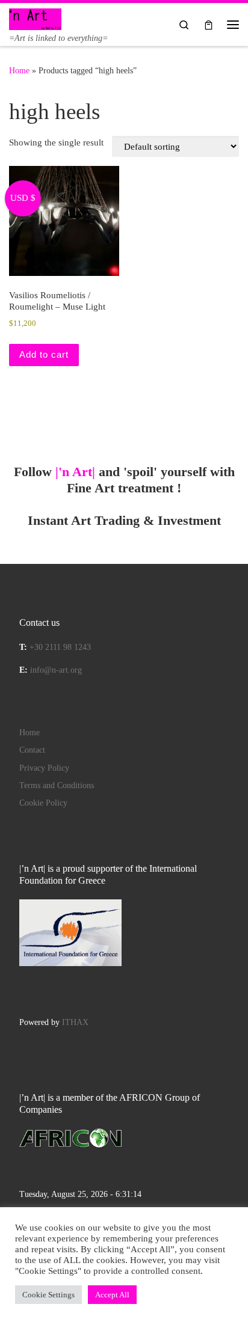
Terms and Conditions (56, 785)
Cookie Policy (43, 802)
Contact (32, 749)
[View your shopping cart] (208, 24)
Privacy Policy (44, 768)
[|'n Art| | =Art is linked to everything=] (35, 17)
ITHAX (75, 1022)
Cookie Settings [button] (48, 1294)
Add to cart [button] (44, 354)
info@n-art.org (56, 670)
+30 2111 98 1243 (60, 647)
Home (19, 70)
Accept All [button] (112, 1294)
